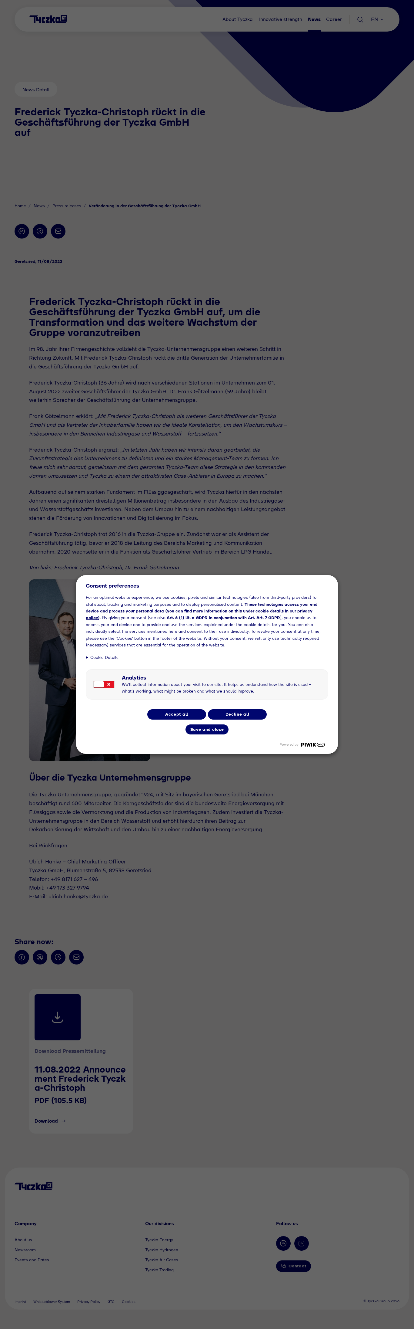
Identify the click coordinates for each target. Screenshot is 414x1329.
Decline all (237, 714)
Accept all (176, 714)
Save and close (207, 729)
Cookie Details (104, 657)
